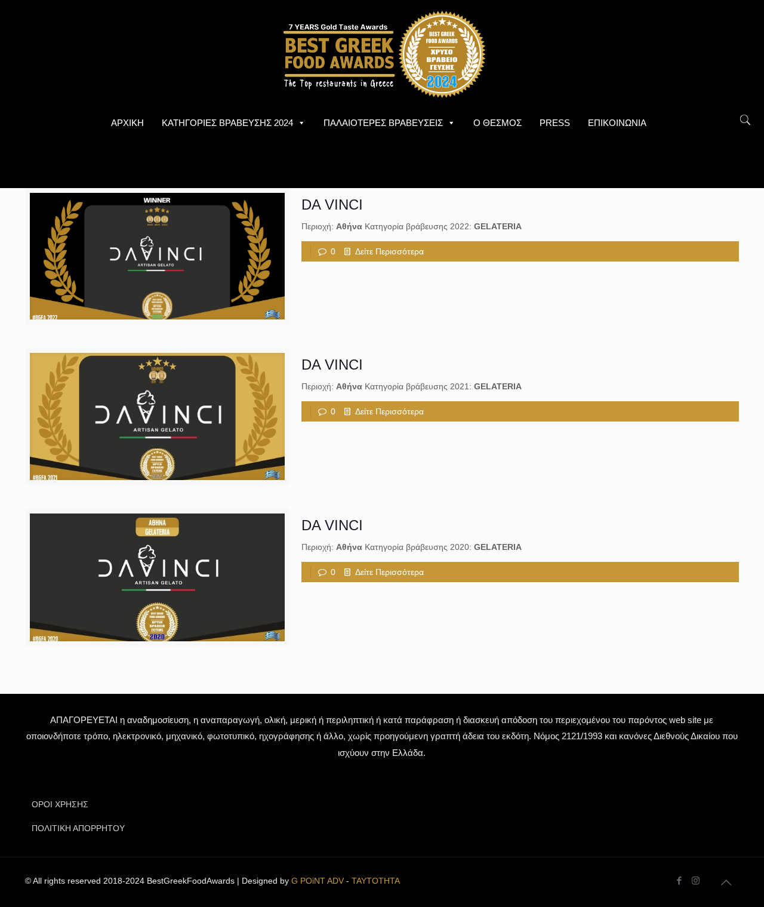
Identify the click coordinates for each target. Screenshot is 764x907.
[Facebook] (679, 880)
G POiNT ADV (317, 881)
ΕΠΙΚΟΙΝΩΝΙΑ (617, 123)
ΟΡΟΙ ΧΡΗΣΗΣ (60, 804)
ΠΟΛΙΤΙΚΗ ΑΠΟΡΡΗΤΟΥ (78, 828)
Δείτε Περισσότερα (389, 251)
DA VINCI (332, 204)
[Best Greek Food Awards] (382, 53)
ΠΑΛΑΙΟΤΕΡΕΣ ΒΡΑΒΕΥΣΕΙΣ (383, 123)
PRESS (555, 123)
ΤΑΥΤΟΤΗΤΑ (376, 881)
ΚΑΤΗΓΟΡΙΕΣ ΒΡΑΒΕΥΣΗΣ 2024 (227, 123)
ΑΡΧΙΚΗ (127, 123)
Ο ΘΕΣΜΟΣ (497, 123)
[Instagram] (695, 880)
